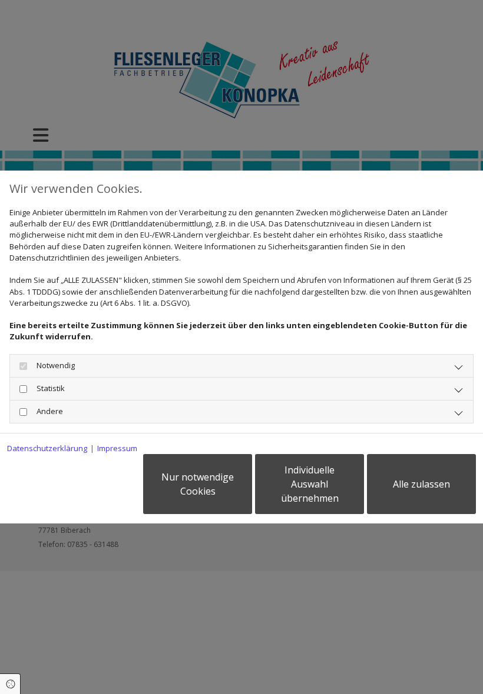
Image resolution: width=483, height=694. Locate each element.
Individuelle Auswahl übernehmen (310, 484)
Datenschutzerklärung (47, 448)
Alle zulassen (421, 484)
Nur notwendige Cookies (197, 484)
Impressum (117, 448)
